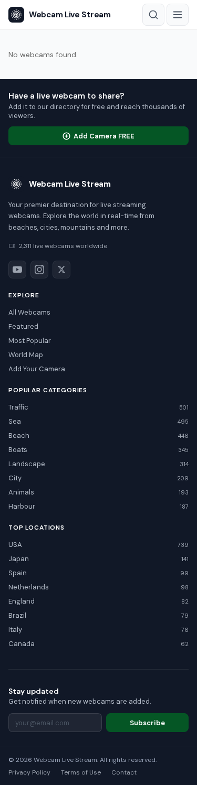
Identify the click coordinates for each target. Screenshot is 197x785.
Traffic (98, 407)
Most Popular (29, 340)
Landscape (98, 463)
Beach (98, 435)
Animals (98, 492)
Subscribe (147, 722)
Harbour (98, 506)
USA (98, 544)
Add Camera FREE (104, 136)
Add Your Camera (36, 368)
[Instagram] (39, 269)
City (98, 478)
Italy (98, 629)
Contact (124, 772)
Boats (98, 449)
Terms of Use (81, 772)
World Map (25, 354)
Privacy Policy (29, 772)
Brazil (98, 615)
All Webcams (29, 312)
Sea (98, 421)
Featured (23, 326)
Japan (98, 558)
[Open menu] (178, 15)
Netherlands (98, 587)
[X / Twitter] (61, 269)
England (98, 601)
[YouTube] (17, 269)
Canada (98, 643)
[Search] (153, 15)
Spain (98, 572)
